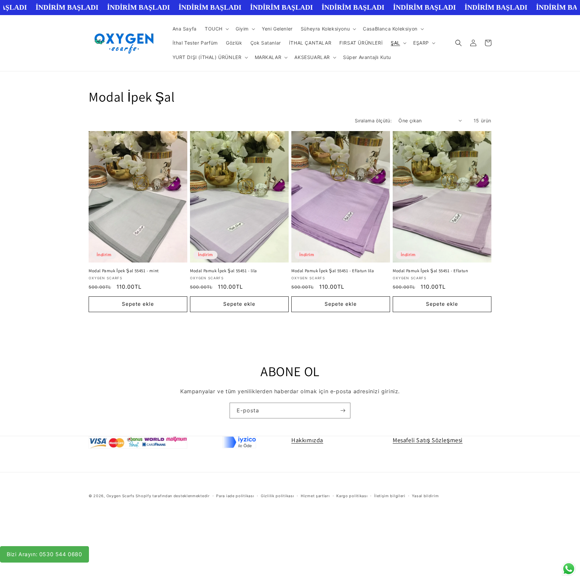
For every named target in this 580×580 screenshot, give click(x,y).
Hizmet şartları (315, 496)
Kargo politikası (352, 496)
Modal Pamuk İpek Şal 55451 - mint (124, 271)
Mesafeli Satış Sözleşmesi (428, 440)
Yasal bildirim (425, 496)
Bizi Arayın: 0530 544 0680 (44, 554)
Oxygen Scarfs (120, 496)
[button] (216, 29)
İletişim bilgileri (389, 496)
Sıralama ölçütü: (373, 120)
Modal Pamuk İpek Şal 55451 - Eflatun (430, 271)
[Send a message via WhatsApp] (569, 569)
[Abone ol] (342, 410)
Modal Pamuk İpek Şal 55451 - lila (223, 271)
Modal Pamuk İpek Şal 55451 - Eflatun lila (332, 271)
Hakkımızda (307, 440)
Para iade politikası (235, 496)
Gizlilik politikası (277, 496)
